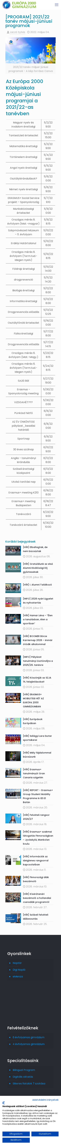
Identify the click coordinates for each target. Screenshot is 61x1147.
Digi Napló (19, 970)
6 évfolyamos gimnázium (28, 1037)
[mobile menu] (56, 5)
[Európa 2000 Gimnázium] (19, 5)
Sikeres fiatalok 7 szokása (29, 1083)
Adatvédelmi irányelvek (45, 1099)
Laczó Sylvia (17, 32)
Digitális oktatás (23, 1077)
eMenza (18, 976)
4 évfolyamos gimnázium (29, 1044)
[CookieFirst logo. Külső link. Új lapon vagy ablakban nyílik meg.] (3, 1102)
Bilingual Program (24, 1070)
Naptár (17, 963)
